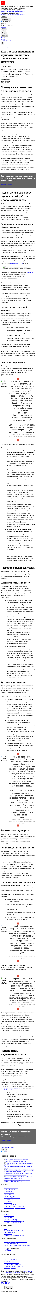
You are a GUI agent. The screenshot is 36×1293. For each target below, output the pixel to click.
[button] (3, 37)
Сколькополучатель (16, 263)
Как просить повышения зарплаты (15, 1161)
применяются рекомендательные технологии (16, 1271)
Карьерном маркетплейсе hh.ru (12, 1089)
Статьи (6, 47)
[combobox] (8, 1287)
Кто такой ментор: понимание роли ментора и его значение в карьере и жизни (18, 1174)
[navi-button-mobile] (2, 43)
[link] (4, 33)
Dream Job (30, 272)
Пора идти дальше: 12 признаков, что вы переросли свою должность (17, 1180)
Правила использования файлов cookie (13, 15)
